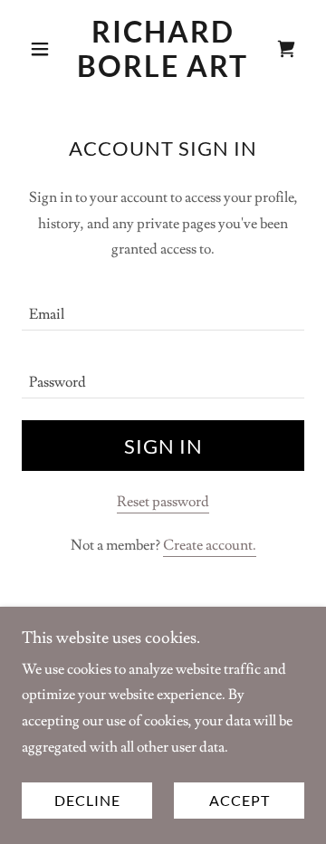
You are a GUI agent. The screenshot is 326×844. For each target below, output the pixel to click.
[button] (43, 49)
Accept (239, 801)
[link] (163, 49)
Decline (87, 801)
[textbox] (163, 307)
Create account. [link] (209, 545)
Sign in (163, 446)
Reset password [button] (163, 502)
